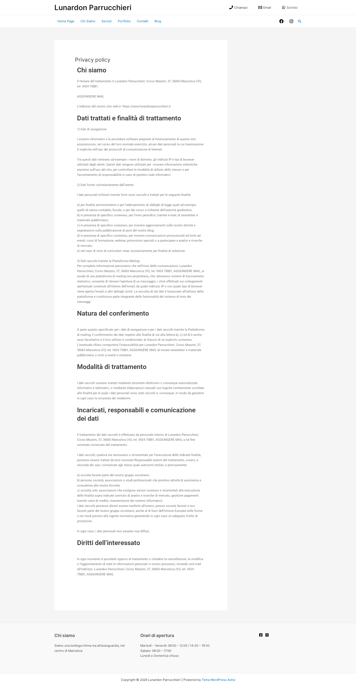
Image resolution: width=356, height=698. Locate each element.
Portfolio (124, 21)
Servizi (107, 21)
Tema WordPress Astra (218, 680)
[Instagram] (291, 21)
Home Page (65, 21)
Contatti (142, 21)
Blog (158, 21)
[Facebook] (281, 21)
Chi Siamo (88, 21)
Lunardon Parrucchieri (92, 7)
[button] (300, 21)
